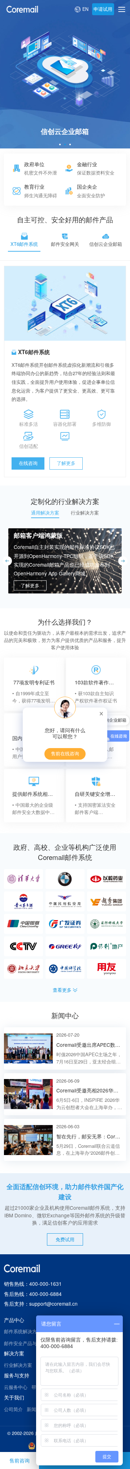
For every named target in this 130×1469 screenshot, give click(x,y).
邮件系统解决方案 (23, 1331)
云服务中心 (15, 1387)
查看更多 (62, 989)
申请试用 (103, 8)
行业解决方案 (18, 1365)
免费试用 (65, 1239)
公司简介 (13, 1409)
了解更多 (66, 463)
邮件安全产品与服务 (25, 1343)
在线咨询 (28, 463)
